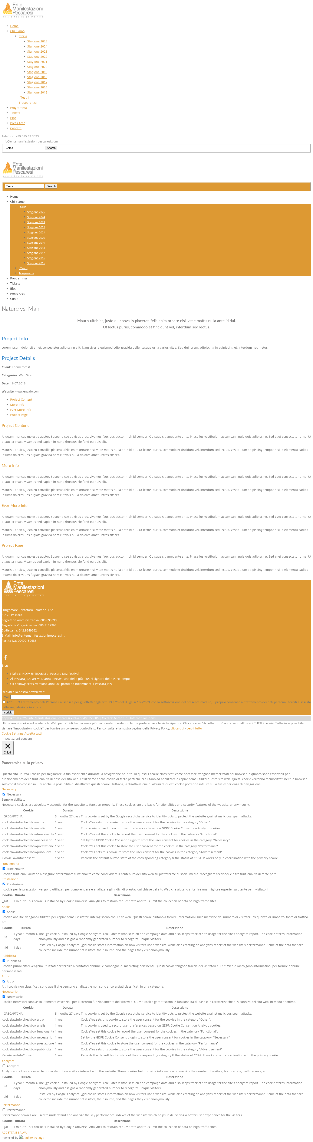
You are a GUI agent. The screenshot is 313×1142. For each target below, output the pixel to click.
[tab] (21, 399)
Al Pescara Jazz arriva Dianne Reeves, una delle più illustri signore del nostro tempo (70, 679)
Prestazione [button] (10, 879)
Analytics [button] (8, 1061)
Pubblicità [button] (9, 956)
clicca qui (177, 728)
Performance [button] (11, 1105)
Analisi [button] (6, 907)
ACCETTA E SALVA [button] (14, 1132)
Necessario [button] (9, 992)
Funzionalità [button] (10, 864)
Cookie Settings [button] (12, 733)
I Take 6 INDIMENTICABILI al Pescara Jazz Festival (44, 674)
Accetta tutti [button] (33, 733)
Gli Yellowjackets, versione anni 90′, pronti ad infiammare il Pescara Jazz (61, 684)
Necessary (14, 794)
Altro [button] (5, 976)
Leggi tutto (194, 728)
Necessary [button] (9, 789)
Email (6, 697)
